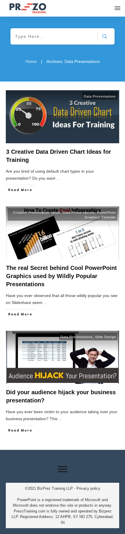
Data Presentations (100, 96)
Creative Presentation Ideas (36, 212)
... (58, 178)
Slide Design (105, 337)
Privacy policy (88, 488)
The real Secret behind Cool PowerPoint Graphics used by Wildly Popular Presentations (61, 276)
